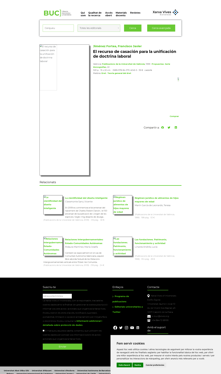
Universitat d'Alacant (42, 371)
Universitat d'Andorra (64, 371)
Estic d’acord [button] (124, 365)
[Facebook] (162, 127)
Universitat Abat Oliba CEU (16, 371)
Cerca (132, 28)
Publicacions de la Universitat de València (123, 64)
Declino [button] (138, 365)
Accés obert (109, 14)
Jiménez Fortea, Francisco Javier (117, 46)
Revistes (135, 12)
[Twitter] (169, 127)
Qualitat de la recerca (95, 14)
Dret (103, 73)
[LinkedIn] (175, 127)
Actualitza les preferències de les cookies (24, 2)
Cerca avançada (161, 28)
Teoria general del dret (119, 73)
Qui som (83, 14)
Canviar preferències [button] (155, 365)
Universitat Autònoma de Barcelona (94, 371)
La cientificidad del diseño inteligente (86, 198)
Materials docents (121, 14)
